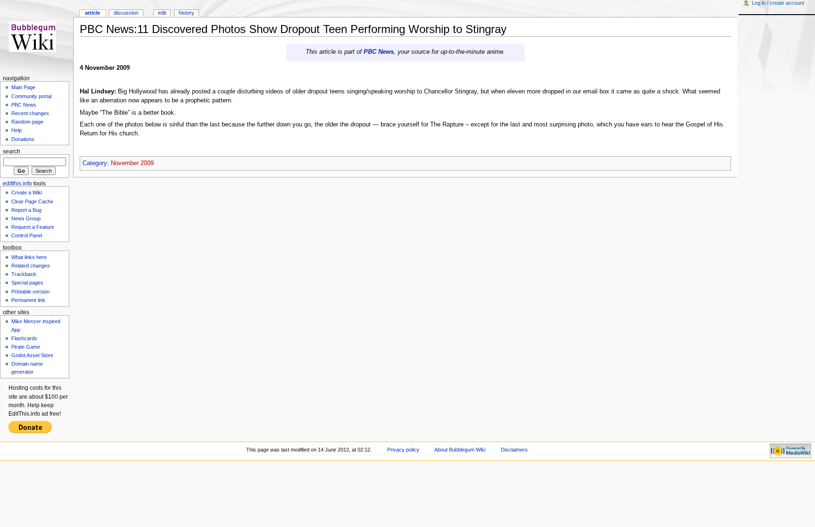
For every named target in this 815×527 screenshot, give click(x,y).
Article (92, 13)
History (186, 13)
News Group (26, 218)
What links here (29, 257)
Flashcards (24, 338)
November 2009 (132, 163)
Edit (162, 13)
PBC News (379, 52)
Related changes (30, 265)
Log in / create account (778, 3)
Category (95, 163)
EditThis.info (17, 183)
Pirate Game (25, 347)
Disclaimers (514, 449)
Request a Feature (32, 227)
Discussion (126, 13)
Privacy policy (403, 449)
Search (11, 151)
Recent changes (30, 113)
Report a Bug (26, 210)
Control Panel (26, 235)
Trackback (23, 274)
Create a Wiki (26, 192)
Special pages (27, 282)
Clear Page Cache (32, 201)
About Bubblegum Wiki (459, 449)
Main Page (23, 87)
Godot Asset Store (32, 355)
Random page (27, 122)
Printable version (30, 291)
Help (16, 130)
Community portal (31, 96)
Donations (22, 139)
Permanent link (28, 300)
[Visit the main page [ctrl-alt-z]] (36, 36)
